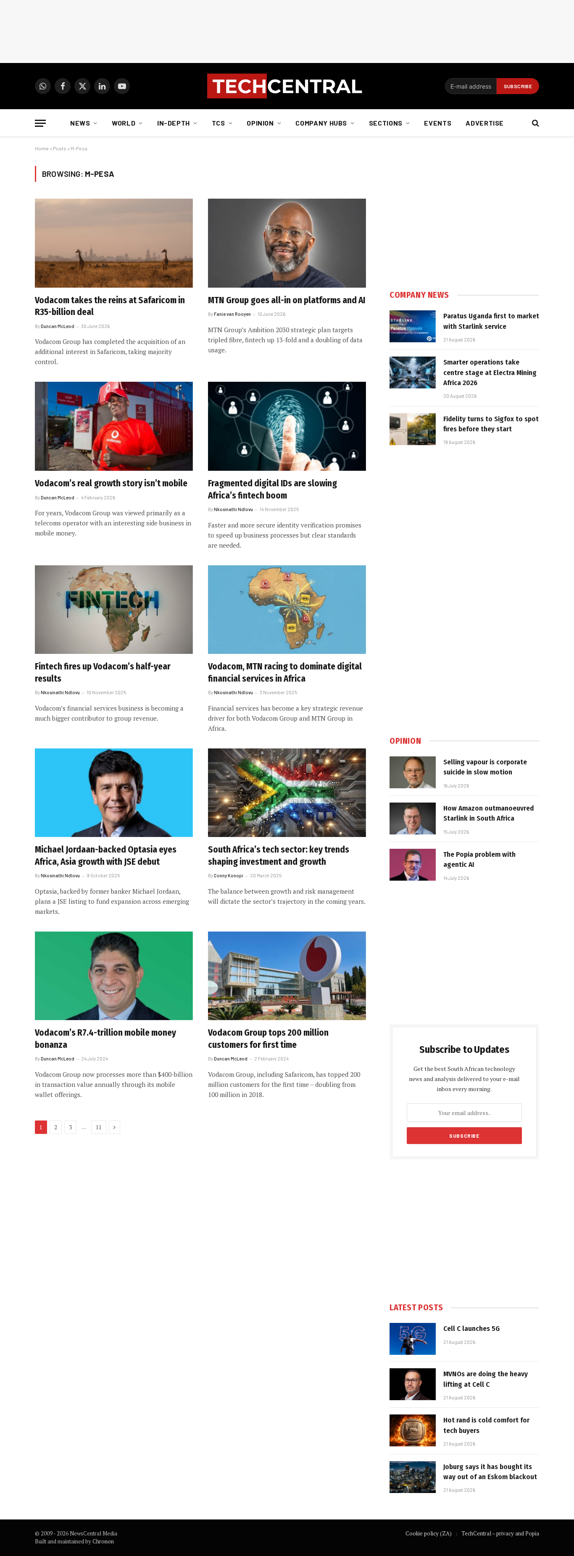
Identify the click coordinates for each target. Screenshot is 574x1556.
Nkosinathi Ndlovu (233, 509)
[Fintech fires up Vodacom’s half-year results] (114, 609)
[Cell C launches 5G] (413, 1339)
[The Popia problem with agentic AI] (413, 865)
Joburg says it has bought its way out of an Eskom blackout (490, 1471)
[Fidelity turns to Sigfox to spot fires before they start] (413, 429)
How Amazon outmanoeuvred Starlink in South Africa (488, 813)
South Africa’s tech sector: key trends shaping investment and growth (278, 855)
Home (42, 148)
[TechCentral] (287, 86)
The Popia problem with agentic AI (479, 859)
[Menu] (40, 123)
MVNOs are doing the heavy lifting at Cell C (485, 1379)
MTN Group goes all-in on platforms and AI (286, 300)
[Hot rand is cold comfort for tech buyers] (413, 1430)
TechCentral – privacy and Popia (500, 1533)
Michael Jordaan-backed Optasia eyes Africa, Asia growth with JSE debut (105, 855)
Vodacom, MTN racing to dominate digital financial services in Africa (285, 672)
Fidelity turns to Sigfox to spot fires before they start (491, 424)
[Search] (534, 123)
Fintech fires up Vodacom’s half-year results (103, 672)
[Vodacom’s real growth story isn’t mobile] (114, 426)
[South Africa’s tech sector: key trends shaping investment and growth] (287, 792)
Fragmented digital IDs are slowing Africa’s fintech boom (272, 489)
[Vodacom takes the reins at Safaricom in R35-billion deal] (114, 243)
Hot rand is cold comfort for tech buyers (486, 1425)
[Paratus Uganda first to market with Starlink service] (413, 326)
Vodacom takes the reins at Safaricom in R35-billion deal (110, 306)
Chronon (103, 1541)
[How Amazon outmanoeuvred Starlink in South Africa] (413, 818)
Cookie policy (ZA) (428, 1533)
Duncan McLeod (57, 326)
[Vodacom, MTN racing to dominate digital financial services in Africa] (287, 609)
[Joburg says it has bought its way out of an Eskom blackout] (413, 1477)
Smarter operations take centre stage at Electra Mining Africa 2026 (490, 372)
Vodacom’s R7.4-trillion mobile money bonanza (105, 1038)
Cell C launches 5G (471, 1328)
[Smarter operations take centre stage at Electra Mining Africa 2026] (413, 372)
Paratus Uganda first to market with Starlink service (491, 321)
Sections (386, 123)
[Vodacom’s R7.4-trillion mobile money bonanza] (114, 976)
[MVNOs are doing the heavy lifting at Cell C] (413, 1384)
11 (99, 1127)
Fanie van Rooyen (232, 314)
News (80, 123)
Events (437, 123)
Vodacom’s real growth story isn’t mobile (111, 483)
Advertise (485, 123)
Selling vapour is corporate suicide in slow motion (485, 767)
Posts (59, 148)
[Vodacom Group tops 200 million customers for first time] (287, 976)
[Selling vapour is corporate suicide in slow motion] (413, 772)
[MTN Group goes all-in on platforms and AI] (287, 243)
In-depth (173, 123)
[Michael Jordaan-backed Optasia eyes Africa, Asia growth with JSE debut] (114, 792)
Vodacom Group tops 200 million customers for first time (268, 1038)
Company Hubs (321, 123)
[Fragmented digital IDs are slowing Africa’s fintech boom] (287, 426)
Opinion (260, 123)
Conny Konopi (228, 875)
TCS (218, 123)
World (123, 123)
